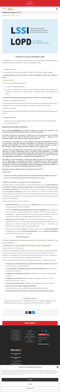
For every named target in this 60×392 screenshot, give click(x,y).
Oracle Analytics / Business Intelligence (30, 335)
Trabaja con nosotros (43, 344)
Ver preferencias (30, 388)
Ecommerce (30, 341)
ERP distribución (16, 334)
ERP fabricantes (16, 330)
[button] (57, 367)
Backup (30, 332)
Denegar (30, 384)
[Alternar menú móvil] (57, 9)
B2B (30, 338)
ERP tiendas (16, 332)
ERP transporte (16, 337)
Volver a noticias (30, 323)
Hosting (30, 330)
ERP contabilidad (16, 339)
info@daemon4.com (30, 4)
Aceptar (30, 379)
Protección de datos (15, 15)
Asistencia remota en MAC (16, 358)
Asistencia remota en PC (16, 354)
